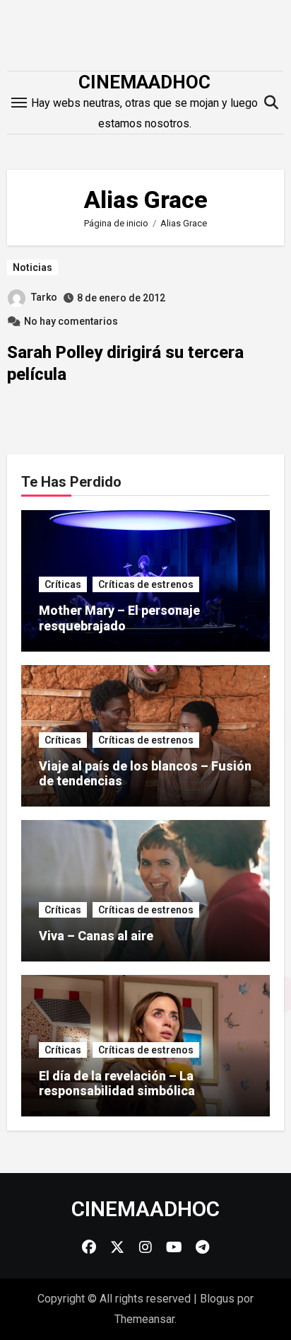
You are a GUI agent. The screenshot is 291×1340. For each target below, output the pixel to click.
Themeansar (144, 1319)
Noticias (32, 267)
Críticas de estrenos (146, 584)
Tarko (44, 297)
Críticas (62, 584)
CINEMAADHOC (144, 82)
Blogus (217, 1298)
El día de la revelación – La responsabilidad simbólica (117, 1083)
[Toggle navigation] (19, 102)
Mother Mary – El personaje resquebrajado (119, 618)
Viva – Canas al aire (96, 935)
